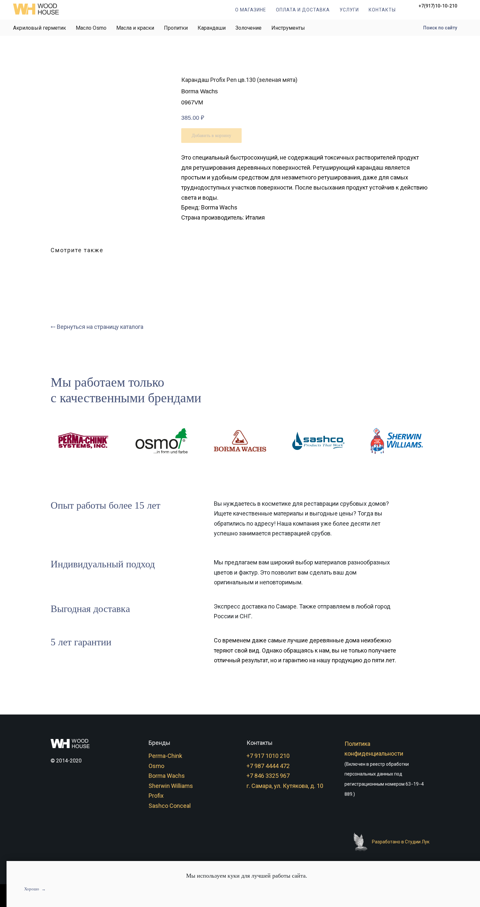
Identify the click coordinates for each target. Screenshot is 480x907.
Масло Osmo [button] (91, 28)
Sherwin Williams (171, 785)
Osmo (156, 765)
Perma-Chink (165, 755)
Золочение (248, 28)
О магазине (250, 9)
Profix (156, 795)
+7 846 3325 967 (268, 775)
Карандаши (212, 28)
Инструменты (288, 28)
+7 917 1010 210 (268, 755)
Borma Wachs (167, 775)
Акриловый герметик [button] (39, 28)
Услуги (349, 9)
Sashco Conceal (170, 805)
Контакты (382, 9)
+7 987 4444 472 (268, 765)
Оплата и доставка (303, 9)
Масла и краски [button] (135, 28)
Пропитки (176, 28)
